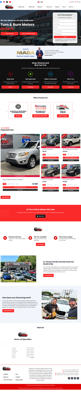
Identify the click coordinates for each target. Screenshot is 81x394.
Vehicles (6, 374)
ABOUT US (71, 7)
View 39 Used (5, 197)
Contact (18, 377)
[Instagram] (72, 378)
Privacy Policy (63, 39)
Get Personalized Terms (20, 187)
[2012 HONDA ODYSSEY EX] (70, 178)
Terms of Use (69, 39)
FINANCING (39, 7)
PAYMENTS (57, 7)
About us (6, 377)
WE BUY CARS (49, 7)
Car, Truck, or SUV (69, 272)
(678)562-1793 (23, 344)
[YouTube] (75, 378)
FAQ (17, 374)
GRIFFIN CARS (31, 7)
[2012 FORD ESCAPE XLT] (50, 148)
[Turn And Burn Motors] (9, 7)
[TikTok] (78, 378)
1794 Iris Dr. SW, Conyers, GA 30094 (23, 342)
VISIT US (64, 7)
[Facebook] (69, 378)
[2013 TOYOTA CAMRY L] (50, 178)
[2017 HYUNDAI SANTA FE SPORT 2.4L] (70, 148)
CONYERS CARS (21, 7)
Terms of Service (8, 380)
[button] (6, 111)
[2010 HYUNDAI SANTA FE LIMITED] (20, 163)
